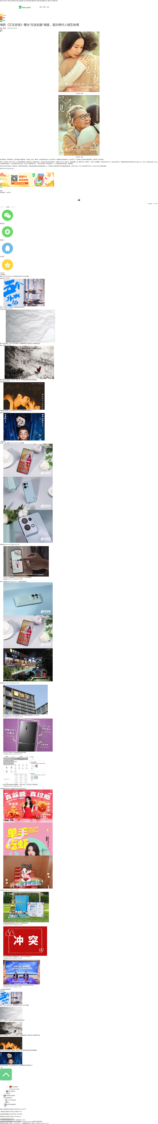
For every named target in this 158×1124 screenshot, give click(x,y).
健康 (43, 0)
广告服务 (17, 1120)
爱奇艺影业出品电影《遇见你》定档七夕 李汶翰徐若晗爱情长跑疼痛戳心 (18, 379)
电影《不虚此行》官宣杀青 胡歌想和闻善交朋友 (12, 307)
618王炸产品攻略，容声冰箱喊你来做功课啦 (14, 752)
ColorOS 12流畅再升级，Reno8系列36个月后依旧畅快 (17, 577)
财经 (41, 0)
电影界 (5, 28)
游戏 (19, 0)
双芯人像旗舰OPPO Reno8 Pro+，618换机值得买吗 (13, 581)
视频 (38, 0)
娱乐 (9, 0)
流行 (6, 0)
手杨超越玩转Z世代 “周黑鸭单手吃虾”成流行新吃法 (13, 788)
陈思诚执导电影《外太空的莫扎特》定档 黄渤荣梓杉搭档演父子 (16, 410)
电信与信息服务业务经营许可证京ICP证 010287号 (13, 1109)
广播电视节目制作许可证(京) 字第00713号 (11, 1111)
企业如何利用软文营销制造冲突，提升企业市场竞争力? (17, 956)
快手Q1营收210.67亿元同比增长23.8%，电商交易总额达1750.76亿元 (21, 715)
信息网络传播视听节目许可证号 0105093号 (11, 1114)
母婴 (27, 0)
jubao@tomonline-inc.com (42, 1123)
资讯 (4, 0)
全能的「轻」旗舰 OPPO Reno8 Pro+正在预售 (12, 443)
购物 (54, 0)
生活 (25, 0)
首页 (1, 0)
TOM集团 (2, 1120)
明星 (14, 0)
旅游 (22, 0)
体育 (12, 0)
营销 (30, 0)
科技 (56, 0)
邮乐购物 (7, 1120)
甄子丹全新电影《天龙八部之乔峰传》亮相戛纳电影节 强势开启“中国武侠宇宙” (20, 343)
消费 (48, 0)
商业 (35, 0)
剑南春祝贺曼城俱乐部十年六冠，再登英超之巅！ (16, 923)
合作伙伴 (12, 1120)
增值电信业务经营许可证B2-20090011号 (10, 1116)
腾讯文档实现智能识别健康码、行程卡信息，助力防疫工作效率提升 (20, 784)
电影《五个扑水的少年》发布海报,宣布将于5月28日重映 (14, 276)
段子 (46, 0)
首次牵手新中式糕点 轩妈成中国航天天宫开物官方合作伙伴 (18, 985)
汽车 (51, 0)
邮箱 (33, 0)
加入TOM (22, 1120)
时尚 (17, 0)
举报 (1, 190)
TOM (4, 754)
